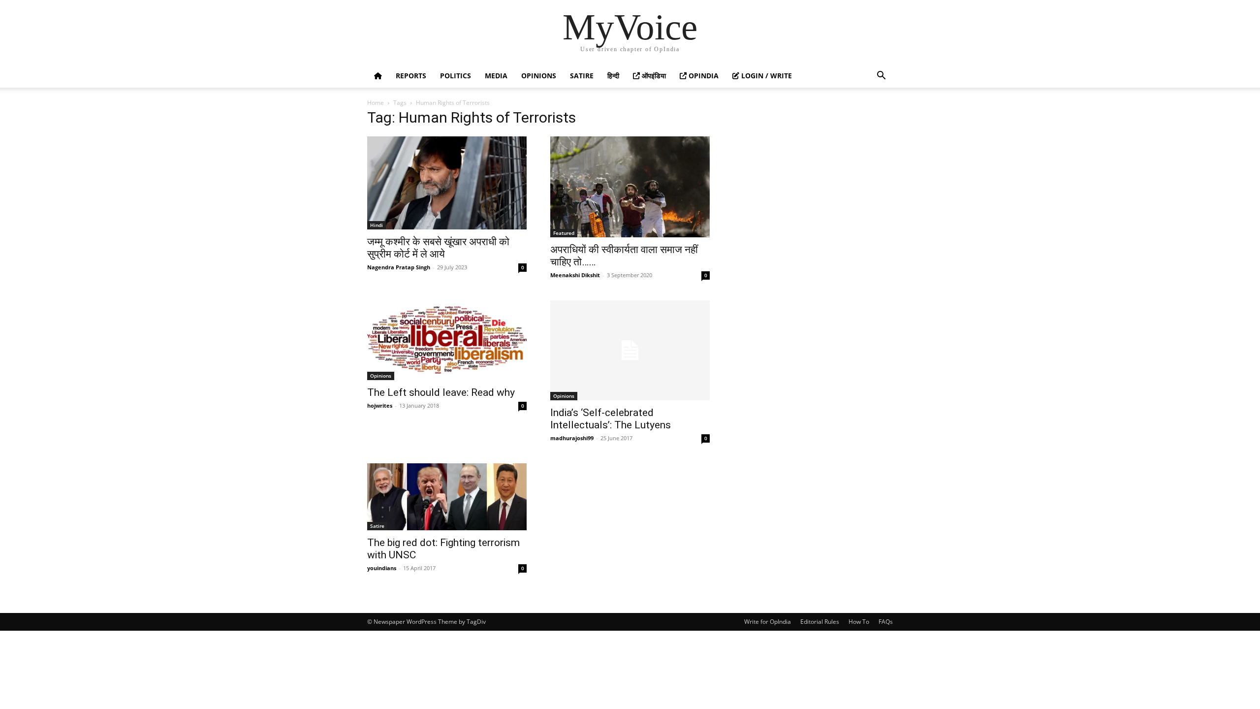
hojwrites (379, 405)
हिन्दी (613, 75)
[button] (881, 76)
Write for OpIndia (767, 621)
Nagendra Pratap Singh (398, 267)
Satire (582, 75)
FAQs (886, 621)
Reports (411, 75)
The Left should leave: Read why (441, 392)
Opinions (538, 75)
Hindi (376, 225)
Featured (563, 232)
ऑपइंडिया (653, 75)
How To (859, 621)
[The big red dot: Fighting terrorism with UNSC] (447, 496)
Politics (455, 75)
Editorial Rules (819, 621)
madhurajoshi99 (572, 438)
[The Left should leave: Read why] (447, 340)
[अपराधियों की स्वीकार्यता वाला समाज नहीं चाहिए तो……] (630, 186)
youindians (381, 568)
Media (496, 75)
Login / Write (765, 75)
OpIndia (703, 75)
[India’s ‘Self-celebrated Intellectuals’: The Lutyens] (630, 350)
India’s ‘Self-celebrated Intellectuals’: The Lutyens (610, 419)
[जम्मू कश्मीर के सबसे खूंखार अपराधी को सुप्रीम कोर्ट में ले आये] (447, 182)
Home (375, 102)
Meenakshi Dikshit (575, 275)
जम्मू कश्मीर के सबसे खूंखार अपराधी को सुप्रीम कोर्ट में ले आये (438, 248)
